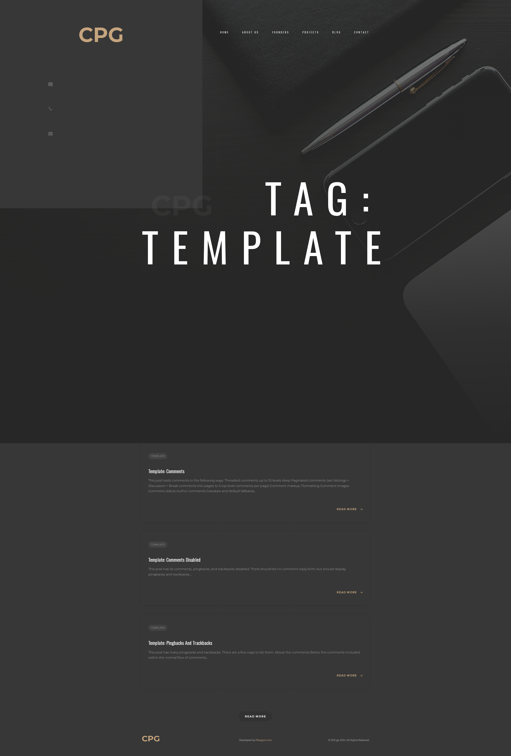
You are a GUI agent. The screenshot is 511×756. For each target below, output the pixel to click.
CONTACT (361, 32)
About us (250, 32)
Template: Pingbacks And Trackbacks (180, 642)
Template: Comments (166, 471)
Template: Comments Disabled (174, 559)
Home (224, 32)
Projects (310, 32)
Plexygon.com (264, 740)
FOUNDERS (280, 32)
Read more (347, 509)
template (158, 456)
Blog (336, 32)
